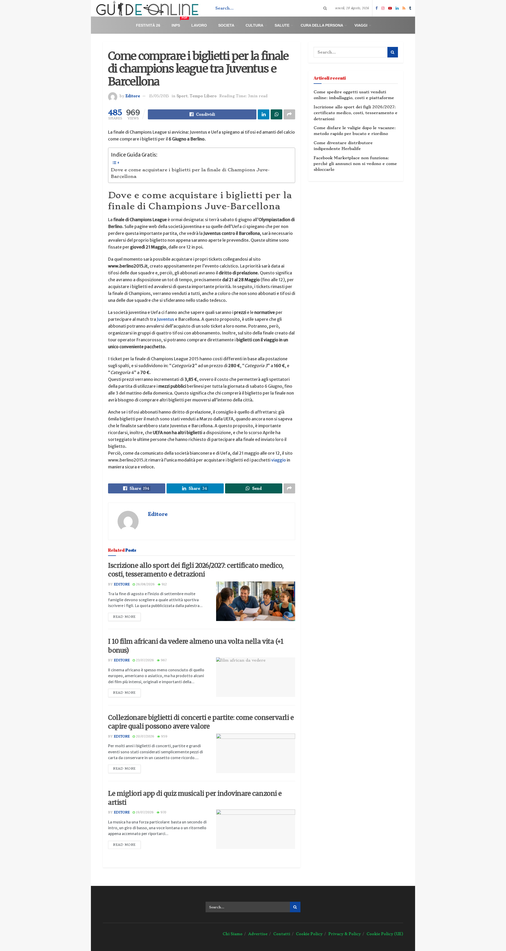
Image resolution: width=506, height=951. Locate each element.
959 (163, 736)
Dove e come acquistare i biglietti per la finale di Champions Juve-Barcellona (190, 173)
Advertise (257, 934)
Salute (282, 25)
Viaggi (360, 25)
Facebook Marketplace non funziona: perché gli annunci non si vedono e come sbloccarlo (355, 164)
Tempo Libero (203, 96)
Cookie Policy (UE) (385, 934)
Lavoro (199, 25)
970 (162, 812)
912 (163, 584)
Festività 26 (148, 25)
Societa (226, 25)
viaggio (278, 460)
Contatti (281, 934)
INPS (179, 23)
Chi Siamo (232, 934)
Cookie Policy (309, 934)
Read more (124, 617)
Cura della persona (322, 25)
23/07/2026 (144, 660)
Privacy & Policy (344, 934)
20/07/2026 (144, 736)
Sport (182, 96)
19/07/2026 (144, 812)
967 (163, 660)
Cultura (254, 25)
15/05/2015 (159, 96)
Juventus (165, 319)
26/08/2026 (145, 584)
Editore (132, 96)
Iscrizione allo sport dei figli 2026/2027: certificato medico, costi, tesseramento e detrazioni (355, 113)
